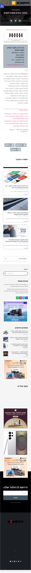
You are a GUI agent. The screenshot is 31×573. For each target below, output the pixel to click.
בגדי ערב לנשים (23, 116)
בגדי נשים (16, 114)
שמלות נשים (16, 118)
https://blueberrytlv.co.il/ (15, 65)
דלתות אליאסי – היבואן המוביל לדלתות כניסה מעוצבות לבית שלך (19, 353)
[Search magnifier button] (5, 273)
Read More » (25, 334)
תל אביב (13, 10)
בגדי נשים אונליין (8, 114)
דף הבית (26, 29)
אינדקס (18, 10)
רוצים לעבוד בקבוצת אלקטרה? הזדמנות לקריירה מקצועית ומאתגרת (16, 240)
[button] (2, 6)
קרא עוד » (26, 194)
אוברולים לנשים (24, 114)
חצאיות (22, 118)
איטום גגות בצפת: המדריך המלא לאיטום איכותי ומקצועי (17, 213)
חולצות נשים (15, 116)
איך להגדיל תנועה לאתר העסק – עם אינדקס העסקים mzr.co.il (16, 186)
